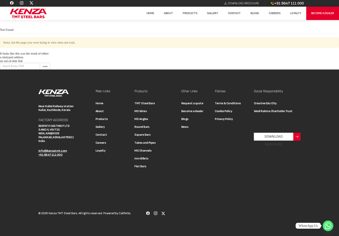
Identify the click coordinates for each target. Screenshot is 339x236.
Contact (234, 13)
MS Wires (140, 111)
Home (150, 13)
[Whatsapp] (328, 225)
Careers (274, 13)
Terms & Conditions (228, 103)
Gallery (212, 13)
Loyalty (295, 13)
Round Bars (141, 127)
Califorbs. (125, 213)
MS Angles (141, 119)
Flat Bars (140, 166)
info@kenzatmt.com (52, 151)
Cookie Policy (223, 111)
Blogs (255, 13)
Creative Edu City (265, 103)
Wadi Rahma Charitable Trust (273, 111)
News (185, 127)
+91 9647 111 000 (289, 3)
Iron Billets (141, 158)
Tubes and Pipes (145, 143)
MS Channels (142, 151)
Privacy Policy (224, 119)
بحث (45, 66)
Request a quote (192, 103)
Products (190, 13)
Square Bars (142, 135)
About (168, 13)
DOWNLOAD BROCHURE (243, 3)
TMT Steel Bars (144, 103)
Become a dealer (322, 13)
